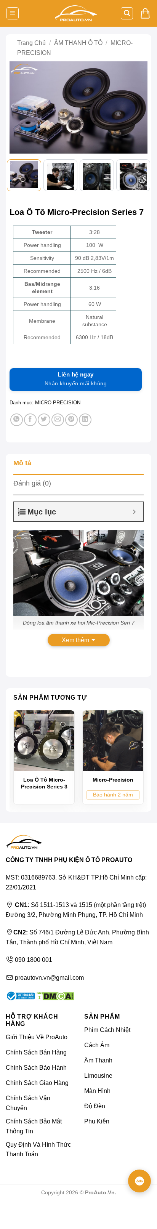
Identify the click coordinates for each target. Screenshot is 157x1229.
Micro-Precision (113, 780)
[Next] (138, 108)
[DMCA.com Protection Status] (54, 995)
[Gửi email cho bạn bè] (57, 419)
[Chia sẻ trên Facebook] (30, 419)
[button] (12, 13)
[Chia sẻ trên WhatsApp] (16, 419)
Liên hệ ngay (76, 378)
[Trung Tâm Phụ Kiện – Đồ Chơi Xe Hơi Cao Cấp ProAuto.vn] (76, 13)
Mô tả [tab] (22, 463)
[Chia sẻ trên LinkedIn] (85, 419)
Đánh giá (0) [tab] (32, 483)
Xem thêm (75, 640)
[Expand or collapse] (134, 512)
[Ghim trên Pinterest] (71, 419)
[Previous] (19, 108)
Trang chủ (31, 43)
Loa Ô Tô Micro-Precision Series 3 (44, 783)
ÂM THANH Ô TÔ (78, 43)
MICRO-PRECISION (57, 402)
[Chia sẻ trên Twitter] (44, 419)
